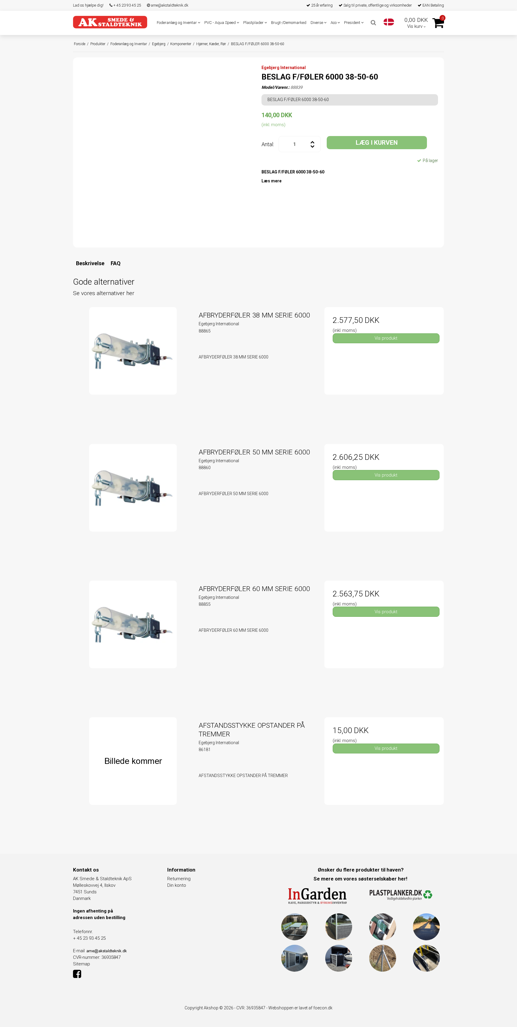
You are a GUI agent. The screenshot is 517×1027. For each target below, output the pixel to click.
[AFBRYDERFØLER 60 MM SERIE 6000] (133, 640)
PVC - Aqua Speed (220, 22)
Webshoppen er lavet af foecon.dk (300, 1007)
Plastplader (253, 22)
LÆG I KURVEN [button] (377, 142)
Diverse (317, 22)
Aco (334, 22)
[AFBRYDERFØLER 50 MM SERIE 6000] (133, 503)
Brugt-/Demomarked (288, 22)
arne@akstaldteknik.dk (169, 5)
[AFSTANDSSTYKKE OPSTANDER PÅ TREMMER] (133, 777)
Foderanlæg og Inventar (177, 22)
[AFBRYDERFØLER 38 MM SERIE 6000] (133, 366)
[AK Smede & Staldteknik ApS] (110, 22)
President (352, 22)
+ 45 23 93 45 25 (126, 5)
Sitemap (81, 964)
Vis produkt (386, 338)
